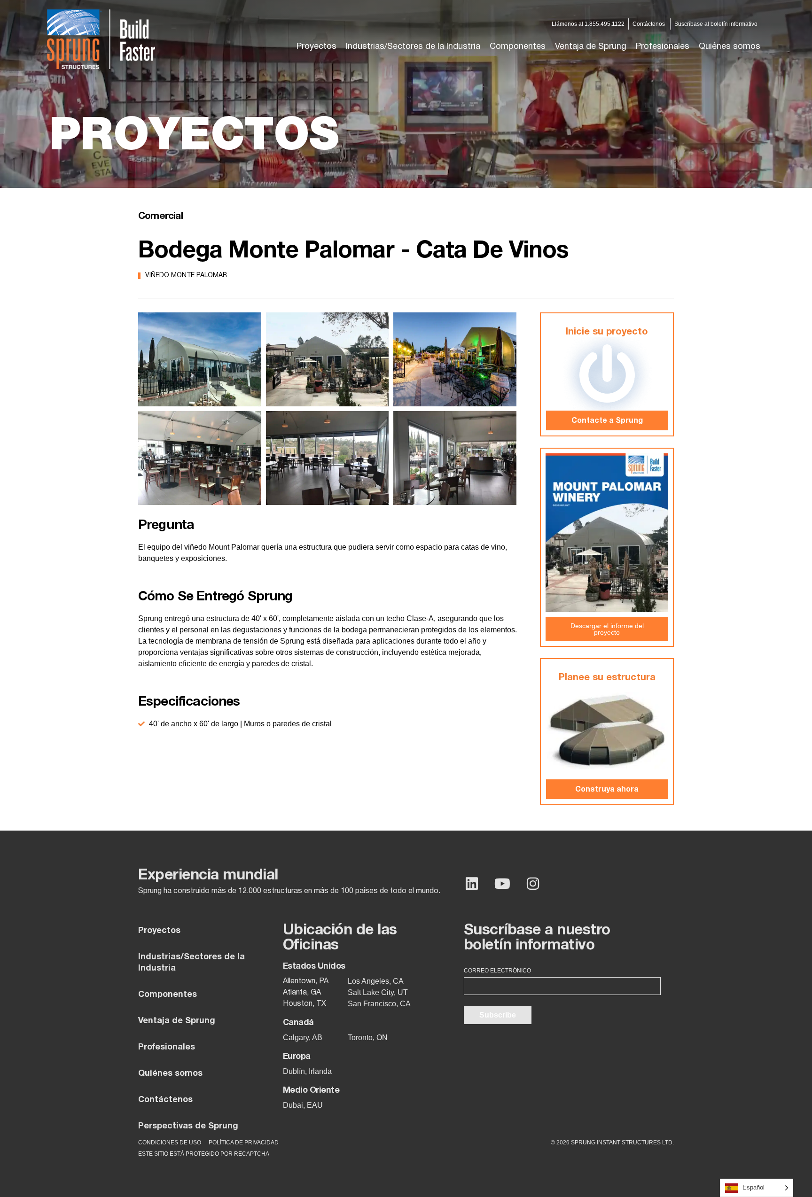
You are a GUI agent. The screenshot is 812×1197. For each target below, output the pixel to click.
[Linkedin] (472, 884)
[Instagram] (533, 884)
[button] (413, 47)
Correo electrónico (497, 970)
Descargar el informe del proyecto (607, 629)
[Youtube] (502, 884)
